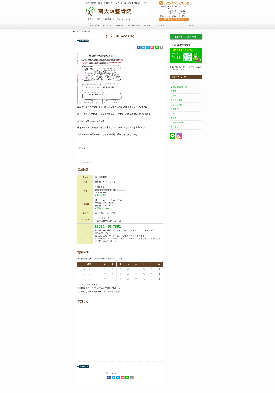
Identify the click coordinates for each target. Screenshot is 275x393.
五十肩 (175, 109)
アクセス (172, 25)
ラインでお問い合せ (187, 37)
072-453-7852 (109, 226)
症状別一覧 (107, 25)
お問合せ (191, 25)
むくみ (175, 114)
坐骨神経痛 (177, 100)
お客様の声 (119, 25)
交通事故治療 (178, 123)
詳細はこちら (103, 208)
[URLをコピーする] (161, 47)
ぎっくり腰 (177, 105)
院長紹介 (147, 25)
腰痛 (174, 96)
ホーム (83, 25)
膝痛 (174, 118)
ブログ (181, 25)
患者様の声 (84, 41)
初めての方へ (94, 25)
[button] (139, 47)
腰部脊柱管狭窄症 (180, 87)
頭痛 (174, 91)
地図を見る (102, 195)
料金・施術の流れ (134, 25)
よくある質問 (159, 25)
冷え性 (175, 127)
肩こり (175, 82)
